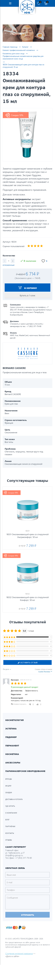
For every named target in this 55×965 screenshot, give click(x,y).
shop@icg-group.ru (14, 855)
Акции (8, 786)
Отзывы (8, 840)
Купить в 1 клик (27, 295)
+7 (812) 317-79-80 (23, 857)
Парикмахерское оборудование (25, 771)
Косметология (14, 720)
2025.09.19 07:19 (25, 680)
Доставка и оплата (14, 799)
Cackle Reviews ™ (45, 671)
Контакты (9, 833)
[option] (27, 134)
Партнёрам (10, 826)
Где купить (10, 806)
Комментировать (19, 704)
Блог (7, 820)
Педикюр (11, 737)
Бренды (8, 779)
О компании (11, 813)
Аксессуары (12, 762)
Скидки (8, 793)
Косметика (12, 754)
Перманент (12, 745)
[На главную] (27, 7)
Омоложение (17, 33)
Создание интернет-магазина (19, 953)
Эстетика (11, 728)
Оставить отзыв (29, 662)
